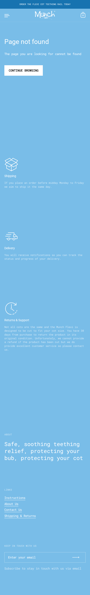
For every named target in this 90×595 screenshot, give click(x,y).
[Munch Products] (45, 15)
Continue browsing (23, 70)
